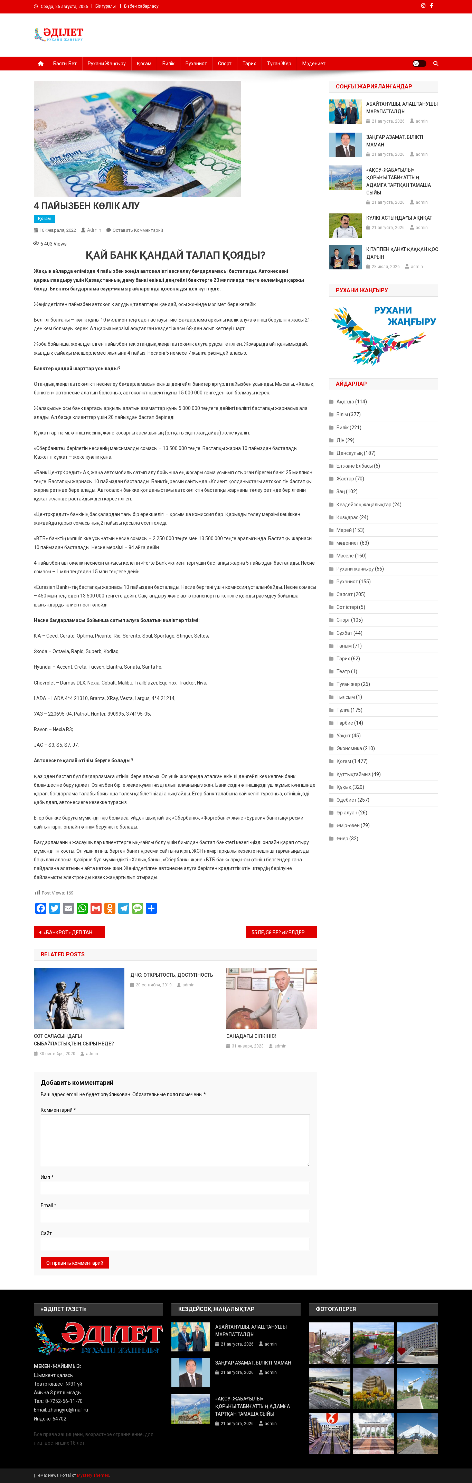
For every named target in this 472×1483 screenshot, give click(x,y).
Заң (341, 491)
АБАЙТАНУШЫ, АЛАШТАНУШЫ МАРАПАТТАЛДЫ (402, 107)
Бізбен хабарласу (141, 6)
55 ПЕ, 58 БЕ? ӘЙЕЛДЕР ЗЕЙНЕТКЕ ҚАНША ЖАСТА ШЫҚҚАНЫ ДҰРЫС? (284, 932)
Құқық (344, 787)
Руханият (196, 63)
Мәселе (345, 555)
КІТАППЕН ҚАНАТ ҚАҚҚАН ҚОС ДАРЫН (402, 253)
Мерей (344, 530)
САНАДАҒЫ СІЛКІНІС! (251, 1036)
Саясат (345, 594)
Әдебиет (347, 800)
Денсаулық (350, 453)
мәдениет (348, 543)
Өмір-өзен (348, 825)
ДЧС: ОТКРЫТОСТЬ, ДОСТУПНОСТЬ (171, 975)
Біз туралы (105, 6)
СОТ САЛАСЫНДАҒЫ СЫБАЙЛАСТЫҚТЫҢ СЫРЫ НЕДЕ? (74, 1039)
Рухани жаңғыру (107, 63)
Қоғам (144, 63)
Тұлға (343, 710)
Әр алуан (347, 812)
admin (94, 230)
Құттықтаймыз (354, 774)
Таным (344, 646)
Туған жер (279, 63)
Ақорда (345, 401)
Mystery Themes (93, 1475)
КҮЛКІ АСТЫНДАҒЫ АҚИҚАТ (399, 218)
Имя (47, 1177)
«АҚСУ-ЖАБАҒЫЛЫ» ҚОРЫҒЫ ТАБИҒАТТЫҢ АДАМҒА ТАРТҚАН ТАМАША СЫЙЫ (398, 181)
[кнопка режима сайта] (419, 63)
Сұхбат (344, 633)
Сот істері (347, 607)
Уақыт (344, 735)
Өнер (342, 838)
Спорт (225, 63)
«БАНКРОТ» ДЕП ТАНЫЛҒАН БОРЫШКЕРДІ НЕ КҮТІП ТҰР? (74, 932)
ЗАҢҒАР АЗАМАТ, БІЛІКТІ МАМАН (394, 140)
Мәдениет (313, 63)
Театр (343, 671)
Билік (168, 63)
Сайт (46, 1233)
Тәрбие (345, 723)
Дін (340, 440)
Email (48, 1205)
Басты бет (65, 63)
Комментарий (58, 1110)
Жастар (345, 478)
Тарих (249, 63)
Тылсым (346, 697)
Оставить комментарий (138, 230)
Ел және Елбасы (355, 466)
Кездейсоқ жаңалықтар (364, 504)
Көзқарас (347, 517)
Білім (342, 414)
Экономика (349, 748)
